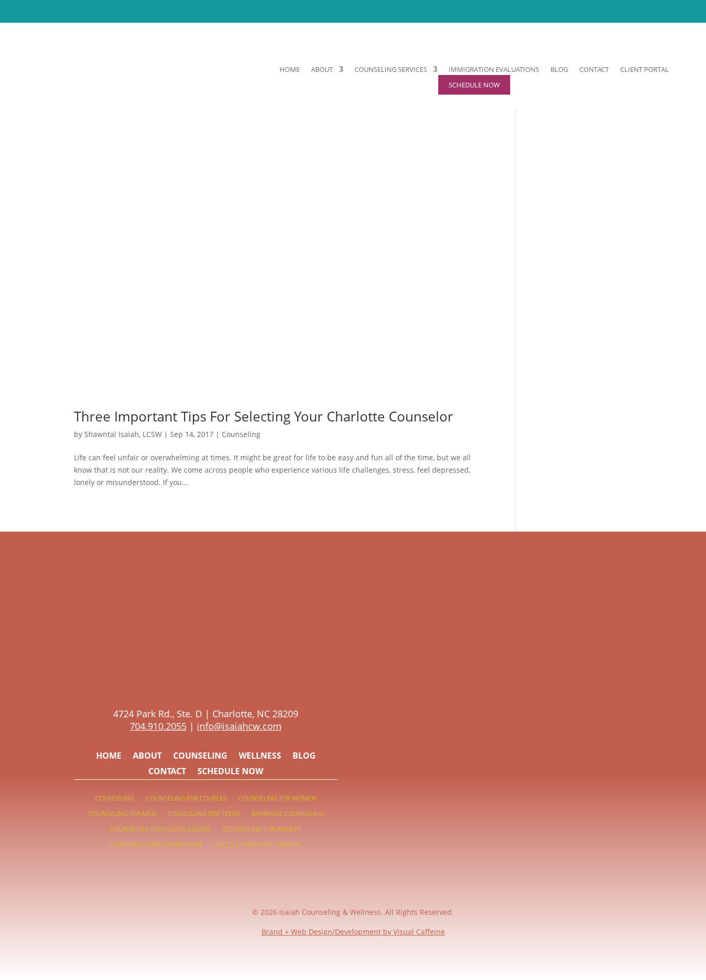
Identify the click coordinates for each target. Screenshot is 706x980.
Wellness (260, 756)
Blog (559, 70)
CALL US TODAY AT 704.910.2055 (316, 11)
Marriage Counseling (288, 814)
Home (290, 70)
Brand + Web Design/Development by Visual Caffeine (353, 932)
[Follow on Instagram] (195, 680)
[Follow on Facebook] (216, 680)
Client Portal (644, 70)
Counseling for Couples (186, 799)
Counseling (241, 434)
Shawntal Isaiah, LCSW (123, 434)
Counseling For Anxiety (262, 830)
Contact (594, 70)
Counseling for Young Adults (160, 830)
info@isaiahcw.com (239, 726)
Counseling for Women (277, 799)
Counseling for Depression (156, 845)
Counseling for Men (122, 814)
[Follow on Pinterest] (174, 680)
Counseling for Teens (203, 814)
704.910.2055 (158, 726)
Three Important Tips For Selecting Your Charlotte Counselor (263, 416)
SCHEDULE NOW (421, 11)
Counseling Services (391, 70)
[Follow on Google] (236, 680)
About (322, 70)
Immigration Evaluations (494, 70)
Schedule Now (230, 772)
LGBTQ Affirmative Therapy (257, 845)
